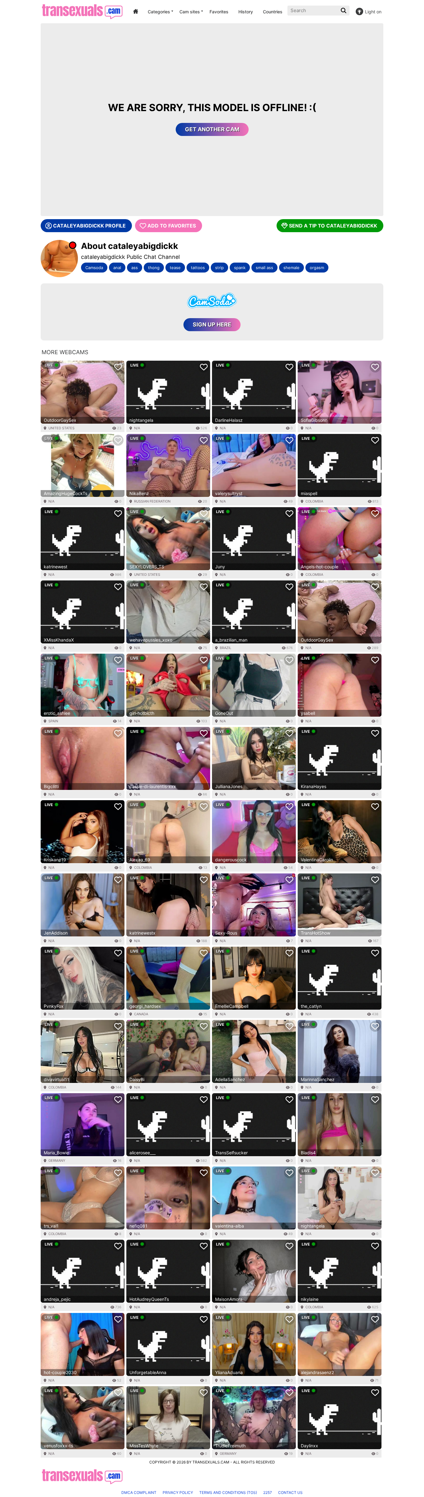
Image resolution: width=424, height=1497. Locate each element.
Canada (141, 1014)
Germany (56, 1160)
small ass (264, 267)
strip (219, 267)
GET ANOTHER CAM (212, 129)
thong (154, 267)
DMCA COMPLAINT (138, 1492)
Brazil (225, 648)
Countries (272, 11)
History (245, 11)
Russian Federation (152, 501)
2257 (267, 1492)
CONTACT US (290, 1492)
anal (117, 267)
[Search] (344, 11)
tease (175, 267)
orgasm (317, 267)
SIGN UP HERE (212, 324)
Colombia (314, 501)
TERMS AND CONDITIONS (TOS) (228, 1492)
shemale (291, 267)
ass (134, 267)
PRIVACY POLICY (178, 1492)
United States (61, 428)
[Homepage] (82, 11)
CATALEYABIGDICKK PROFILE (89, 226)
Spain (53, 721)
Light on (373, 11)
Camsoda (94, 267)
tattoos (198, 267)
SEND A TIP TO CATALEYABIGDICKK (333, 226)
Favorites (219, 11)
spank (240, 267)
